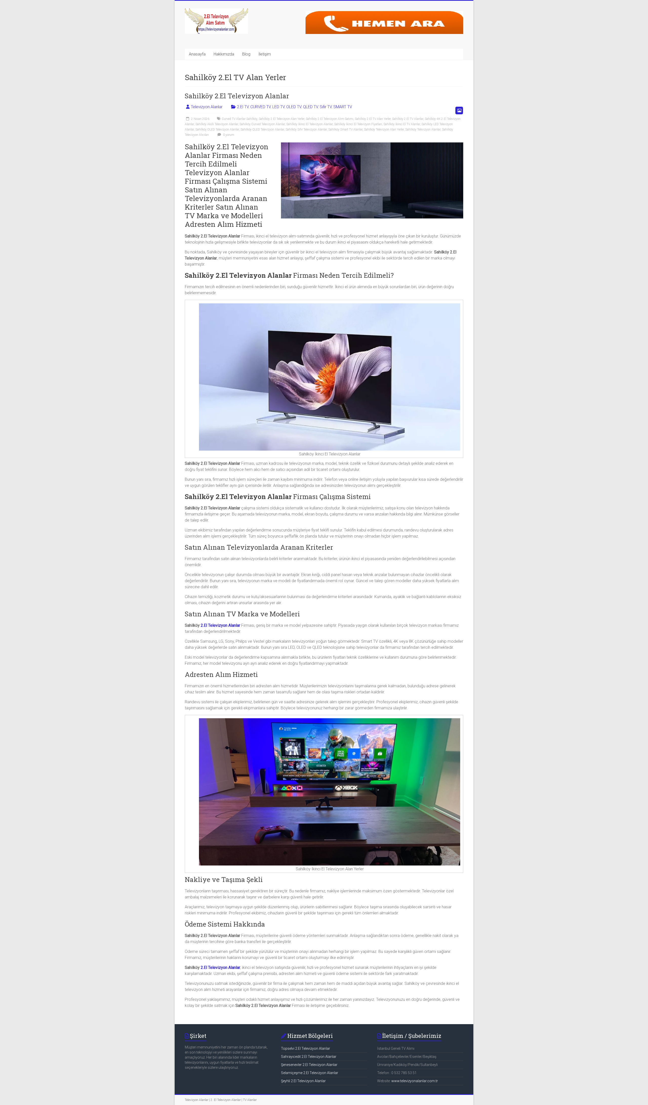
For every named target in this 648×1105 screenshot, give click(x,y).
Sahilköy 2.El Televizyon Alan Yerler (281, 119)
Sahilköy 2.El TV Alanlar (407, 119)
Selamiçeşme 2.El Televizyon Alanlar (309, 1073)
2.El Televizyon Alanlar (220, 625)
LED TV (278, 106)
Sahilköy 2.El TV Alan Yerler (373, 119)
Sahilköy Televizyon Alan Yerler (384, 129)
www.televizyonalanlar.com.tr (414, 1081)
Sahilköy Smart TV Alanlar (345, 129)
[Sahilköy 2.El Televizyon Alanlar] (372, 144)
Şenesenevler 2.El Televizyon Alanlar (309, 1065)
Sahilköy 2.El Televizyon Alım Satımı (329, 119)
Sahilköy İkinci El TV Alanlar (401, 124)
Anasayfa (197, 54)
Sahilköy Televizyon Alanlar (422, 129)
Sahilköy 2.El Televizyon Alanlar (237, 95)
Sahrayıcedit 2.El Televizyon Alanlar (308, 1057)
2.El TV (243, 106)
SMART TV (342, 106)
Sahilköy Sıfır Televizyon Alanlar (306, 129)
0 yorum (228, 135)
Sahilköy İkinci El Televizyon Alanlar (309, 124)
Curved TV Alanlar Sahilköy (239, 119)
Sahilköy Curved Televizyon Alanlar (262, 124)
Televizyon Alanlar (206, 106)
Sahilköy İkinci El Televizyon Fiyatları (358, 124)
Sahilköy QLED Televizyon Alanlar (262, 129)
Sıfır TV (326, 106)
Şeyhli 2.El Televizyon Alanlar (303, 1081)
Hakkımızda (224, 54)
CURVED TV (260, 106)
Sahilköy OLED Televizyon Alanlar (217, 129)
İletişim (264, 54)
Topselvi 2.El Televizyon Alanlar (305, 1048)
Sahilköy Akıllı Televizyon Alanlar (216, 124)
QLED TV (310, 106)
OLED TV (293, 106)
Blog (246, 54)
